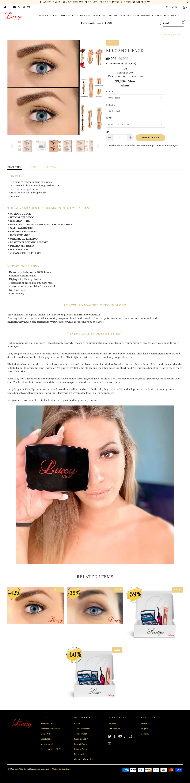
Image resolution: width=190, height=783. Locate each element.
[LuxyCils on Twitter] (5, 7)
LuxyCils (19, 769)
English (144, 729)
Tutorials (88, 23)
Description (14, 167)
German (145, 734)
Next (178, 35)
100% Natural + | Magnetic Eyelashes (95, 605)
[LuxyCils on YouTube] (14, 7)
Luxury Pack (94, 675)
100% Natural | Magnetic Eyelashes (35, 605)
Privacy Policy (80, 749)
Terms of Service (82, 729)
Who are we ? (47, 744)
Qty (108, 131)
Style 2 (110, 105)
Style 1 (110, 91)
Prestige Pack (154, 615)
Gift (108, 118)
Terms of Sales (47, 724)
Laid (34, 167)
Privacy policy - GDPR (51, 749)
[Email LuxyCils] (28, 7)
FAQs (100, 23)
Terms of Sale (80, 734)
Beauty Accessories (105, 15)
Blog (108, 23)
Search (77, 724)
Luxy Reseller (114, 729)
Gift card (162, 15)
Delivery (50, 167)
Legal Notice (46, 739)
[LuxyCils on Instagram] (23, 7)
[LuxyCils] (16, 16)
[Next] (98, 87)
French (144, 724)
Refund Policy (80, 744)
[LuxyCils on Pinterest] (19, 7)
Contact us (45, 734)
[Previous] (12, 87)
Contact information (83, 759)
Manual (176, 15)
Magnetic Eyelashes (53, 15)
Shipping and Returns (50, 729)
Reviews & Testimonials (137, 15)
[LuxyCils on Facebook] (9, 7)
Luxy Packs (80, 15)
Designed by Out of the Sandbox (55, 769)
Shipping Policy (81, 739)
